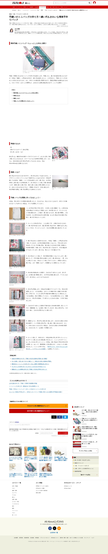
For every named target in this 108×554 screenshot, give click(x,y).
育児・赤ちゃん (56, 7)
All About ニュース (68, 486)
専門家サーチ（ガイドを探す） (42, 486)
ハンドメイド (42, 7)
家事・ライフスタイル (17, 7)
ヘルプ (92, 537)
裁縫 (42, 10)
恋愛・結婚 (14, 499)
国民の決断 (38, 492)
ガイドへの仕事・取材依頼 (41, 490)
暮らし (28, 3)
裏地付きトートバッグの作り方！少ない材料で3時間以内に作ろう (30, 364)
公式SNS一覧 (54, 532)
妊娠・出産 (49, 7)
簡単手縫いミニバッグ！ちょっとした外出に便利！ (26, 92)
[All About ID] (94, 3)
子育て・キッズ (64, 7)
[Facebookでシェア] (59, 417)
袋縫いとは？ (16, 98)
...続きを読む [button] (65, 33)
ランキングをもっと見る (85, 450)
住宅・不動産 (15, 486)
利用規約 (37, 537)
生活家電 (36, 7)
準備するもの (16, 95)
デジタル (14, 495)
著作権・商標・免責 (64, 537)
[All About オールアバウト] (18, 3)
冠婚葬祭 (31, 7)
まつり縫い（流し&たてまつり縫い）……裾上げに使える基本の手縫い (32, 361)
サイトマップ (87, 537)
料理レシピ (26, 7)
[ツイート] (54, 417)
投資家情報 (26, 537)
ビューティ (14, 492)
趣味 (13, 508)
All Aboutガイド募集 (40, 488)
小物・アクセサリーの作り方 (51, 10)
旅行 (13, 506)
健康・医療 (14, 490)
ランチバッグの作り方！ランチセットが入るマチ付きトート (29, 366)
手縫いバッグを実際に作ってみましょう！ (23, 101)
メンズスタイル (15, 503)
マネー (13, 488)
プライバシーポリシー (45, 537)
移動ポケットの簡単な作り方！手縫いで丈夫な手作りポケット (29, 369)
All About (14, 10)
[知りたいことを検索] (89, 2)
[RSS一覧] (59, 528)
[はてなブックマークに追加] (65, 417)
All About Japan (67, 488)
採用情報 (21, 537)
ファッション (15, 510)
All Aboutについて (55, 537)
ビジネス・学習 (15, 501)
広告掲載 (32, 537)
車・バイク (14, 515)
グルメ (13, 512)
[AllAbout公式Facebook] (50, 528)
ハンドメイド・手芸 (34, 10)
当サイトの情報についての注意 (76, 537)
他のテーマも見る (85, 474)
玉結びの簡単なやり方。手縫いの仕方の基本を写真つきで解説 (29, 358)
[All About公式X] (54, 528)
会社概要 (16, 537)
